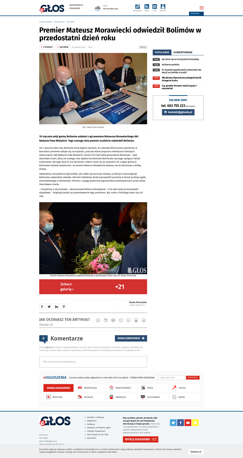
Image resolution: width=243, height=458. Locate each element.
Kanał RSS (91, 438)
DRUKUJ (143, 47)
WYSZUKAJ (193, 377)
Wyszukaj (195, 13)
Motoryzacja (90, 388)
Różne (182, 397)
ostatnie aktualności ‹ (137, 305)
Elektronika (153, 397)
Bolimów (70, 22)
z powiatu (47, 47)
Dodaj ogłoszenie (58, 388)
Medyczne (57, 397)
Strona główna (45, 22)
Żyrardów (75, 8)
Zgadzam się (197, 451)
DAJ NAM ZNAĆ (178, 100)
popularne (162, 52)
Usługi (182, 388)
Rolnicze (88, 397)
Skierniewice (76, 5)
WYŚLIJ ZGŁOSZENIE (137, 439)
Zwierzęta (121, 397)
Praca (150, 388)
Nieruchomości (123, 388)
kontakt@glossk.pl (179, 112)
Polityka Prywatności (96, 431)
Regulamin (92, 421)
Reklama (91, 424)
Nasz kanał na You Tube (97, 434)
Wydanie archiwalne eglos (99, 427)
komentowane (183, 52)
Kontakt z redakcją (95, 417)
